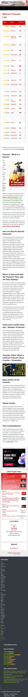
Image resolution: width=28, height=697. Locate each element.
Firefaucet (13, 60)
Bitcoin (5, 197)
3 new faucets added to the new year (13, 679)
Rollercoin (13, 70)
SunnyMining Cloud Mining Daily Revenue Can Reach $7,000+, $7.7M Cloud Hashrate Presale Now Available (11, 500)
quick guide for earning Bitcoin (11, 226)
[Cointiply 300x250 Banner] (14, 458)
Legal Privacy (13, 694)
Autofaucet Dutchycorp (9, 654)
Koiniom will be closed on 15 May (11, 516)
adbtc (12, 50)
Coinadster (13, 104)
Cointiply (13, 26)
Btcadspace (13, 80)
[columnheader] (6, 23)
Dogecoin (15, 197)
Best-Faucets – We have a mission (12, 671)
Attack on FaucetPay (9, 682)
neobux (12, 65)
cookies (13, 5)
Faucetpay (13, 44)
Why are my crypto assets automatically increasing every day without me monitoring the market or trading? (11, 487)
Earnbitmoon (14, 73)
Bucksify (13, 122)
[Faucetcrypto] (14, 553)
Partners (6, 694)
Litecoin (9, 197)
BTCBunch (13, 128)
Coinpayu (13, 30)
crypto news (9, 441)
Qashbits (13, 108)
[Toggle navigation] (3, 8)
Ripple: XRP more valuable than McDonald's (10, 506)
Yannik (12, 112)
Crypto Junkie (14, 84)
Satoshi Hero (14, 91)
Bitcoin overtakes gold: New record (9, 511)
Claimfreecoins (14, 138)
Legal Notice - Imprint (9, 695)
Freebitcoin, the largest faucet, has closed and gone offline (12, 476)
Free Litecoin (14, 95)
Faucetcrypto (14, 54)
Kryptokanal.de (14, 548)
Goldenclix (13, 132)
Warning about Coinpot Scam (11, 680)
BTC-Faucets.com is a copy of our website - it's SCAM (11, 493)
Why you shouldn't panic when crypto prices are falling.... (11, 481)
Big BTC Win (14, 135)
